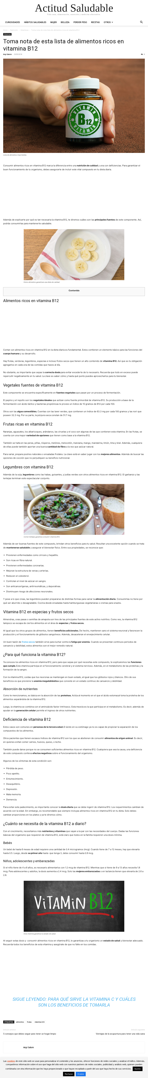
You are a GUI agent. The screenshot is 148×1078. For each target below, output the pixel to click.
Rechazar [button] (69, 1074)
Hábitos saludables (35, 22)
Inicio (5, 30)
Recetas (95, 22)
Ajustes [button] (137, 1069)
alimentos (20, 1022)
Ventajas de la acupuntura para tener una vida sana (120, 1034)
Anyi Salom (7, 54)
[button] (141, 22)
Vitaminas (24, 30)
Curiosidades (12, 22)
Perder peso (80, 22)
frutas (29, 1022)
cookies (11, 1061)
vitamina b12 (40, 1022)
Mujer (53, 22)
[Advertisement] (74, 195)
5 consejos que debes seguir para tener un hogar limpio (29, 1034)
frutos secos (28, 642)
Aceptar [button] (80, 1074)
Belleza (65, 22)
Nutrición (14, 30)
